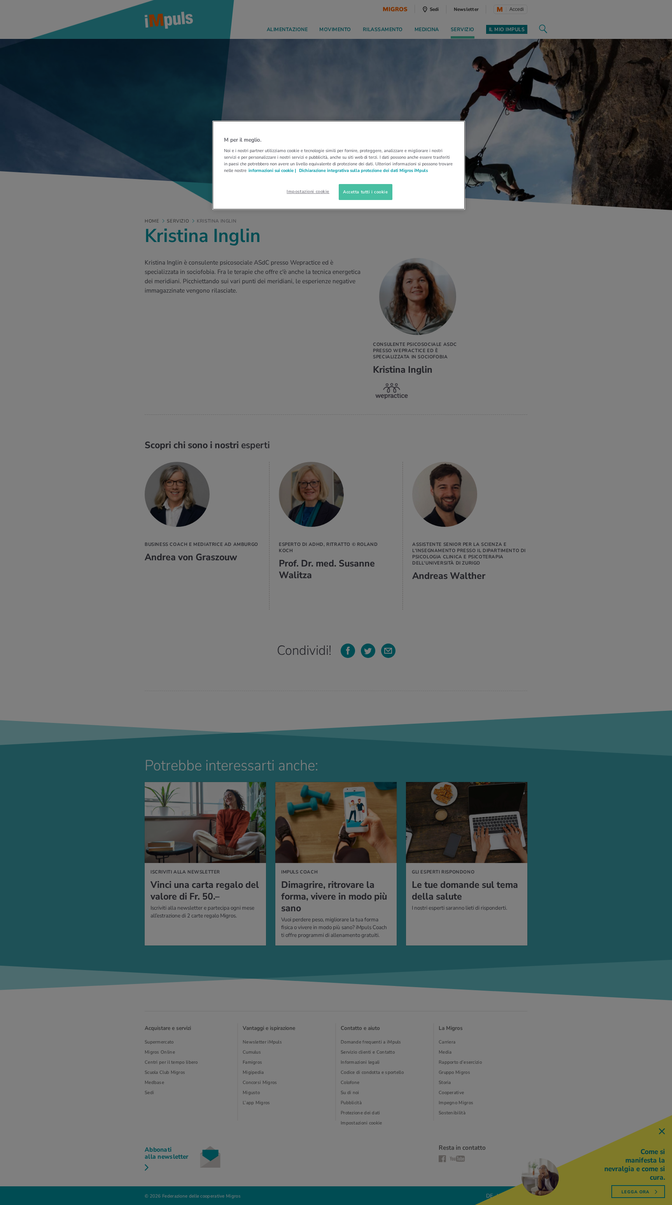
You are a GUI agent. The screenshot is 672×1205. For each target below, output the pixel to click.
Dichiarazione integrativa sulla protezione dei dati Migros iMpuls (363, 170)
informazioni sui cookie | (272, 170)
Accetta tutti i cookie (365, 192)
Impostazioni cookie (308, 191)
